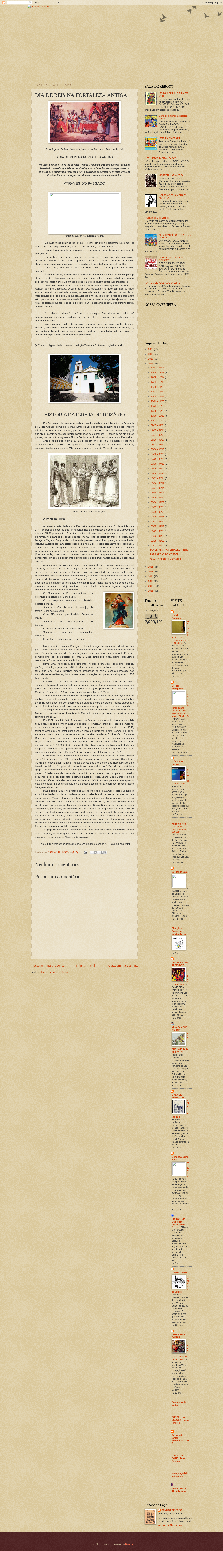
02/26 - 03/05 (158, 512)
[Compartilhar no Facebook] (102, 852)
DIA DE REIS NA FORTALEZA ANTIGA (170, 549)
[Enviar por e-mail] (92, 852)
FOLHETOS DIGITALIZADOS (161, 158)
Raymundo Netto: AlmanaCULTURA (180, 1439)
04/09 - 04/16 (158, 497)
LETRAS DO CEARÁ (169, 138)
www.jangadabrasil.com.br (180, 1474)
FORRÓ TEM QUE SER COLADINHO (178, 1222)
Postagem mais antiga (122, 965)
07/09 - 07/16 (158, 464)
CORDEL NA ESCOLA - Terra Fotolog (180, 1420)
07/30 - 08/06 (158, 454)
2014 (151, 576)
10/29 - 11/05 (158, 401)
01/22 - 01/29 (158, 536)
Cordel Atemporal (177, 687)
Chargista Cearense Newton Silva (179, 931)
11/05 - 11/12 (158, 396)
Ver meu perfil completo (170, 1525)
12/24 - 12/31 (158, 372)
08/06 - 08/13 (158, 449)
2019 (151, 354)
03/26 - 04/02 (158, 502)
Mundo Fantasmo (177, 617)
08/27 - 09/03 (158, 435)
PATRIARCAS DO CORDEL (164, 554)
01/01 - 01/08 (158, 545)
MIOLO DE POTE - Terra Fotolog (178, 1458)
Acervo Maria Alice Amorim (179, 1490)
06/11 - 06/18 (158, 478)
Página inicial (85, 965)
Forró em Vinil (179, 823)
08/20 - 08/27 (158, 440)
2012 (151, 586)
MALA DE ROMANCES (178, 1096)
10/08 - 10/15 (158, 416)
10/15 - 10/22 (158, 411)
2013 (151, 581)
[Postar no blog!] (95, 852)
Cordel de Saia (179, 872)
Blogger (129, 1544)
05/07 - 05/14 (158, 488)
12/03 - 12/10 (158, 382)
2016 (151, 566)
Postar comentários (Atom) (54, 972)
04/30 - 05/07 (158, 492)
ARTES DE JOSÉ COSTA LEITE (163, 283)
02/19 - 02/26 (158, 516)
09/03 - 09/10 (158, 430)
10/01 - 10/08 (158, 420)
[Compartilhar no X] (98, 852)
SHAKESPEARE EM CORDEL (166, 559)
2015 (151, 571)
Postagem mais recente (47, 965)
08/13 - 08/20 (158, 444)
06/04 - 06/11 (158, 483)
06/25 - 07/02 (158, 468)
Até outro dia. (188, 1169)
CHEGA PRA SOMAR (178, 1336)
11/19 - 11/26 (158, 387)
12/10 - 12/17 (158, 377)
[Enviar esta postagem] (85, 852)
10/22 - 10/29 (158, 406)
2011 (151, 590)
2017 (151, 363)
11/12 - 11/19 (158, 391)
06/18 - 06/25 (158, 473)
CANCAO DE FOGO (171, 1510)
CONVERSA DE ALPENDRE (180, 964)
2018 (151, 358)
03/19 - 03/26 (158, 507)
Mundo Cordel (179, 1272)
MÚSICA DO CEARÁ (178, 763)
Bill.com (176, 1227)
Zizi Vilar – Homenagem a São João (179, 829)
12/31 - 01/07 (158, 367)
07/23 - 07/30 (158, 459)
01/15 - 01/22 (158, 541)
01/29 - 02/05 (158, 531)
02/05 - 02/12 (158, 526)
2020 (151, 349)
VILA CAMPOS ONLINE (179, 1028)
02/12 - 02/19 (158, 521)
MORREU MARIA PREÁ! (171, 175)
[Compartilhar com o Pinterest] (105, 852)
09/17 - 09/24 (158, 425)
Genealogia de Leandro (158, 217)
